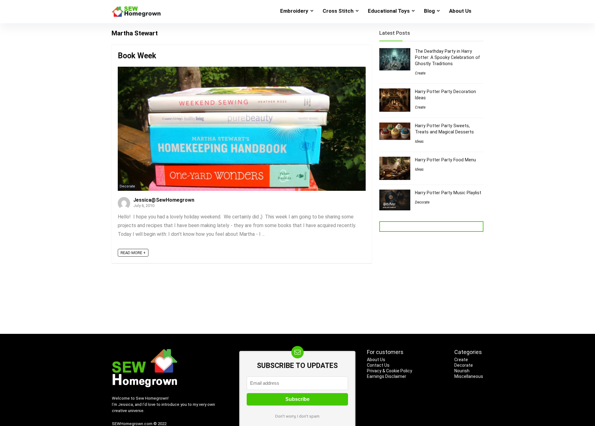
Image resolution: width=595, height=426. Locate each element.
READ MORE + (133, 252)
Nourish (461, 370)
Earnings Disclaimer (386, 376)
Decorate (127, 186)
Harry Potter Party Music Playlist (448, 192)
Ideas (419, 141)
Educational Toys (389, 11)
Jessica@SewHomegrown (163, 200)
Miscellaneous (468, 376)
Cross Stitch (338, 11)
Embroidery (294, 11)
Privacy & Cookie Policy (389, 370)
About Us (460, 11)
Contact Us (378, 365)
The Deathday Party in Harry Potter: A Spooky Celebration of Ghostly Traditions (447, 57)
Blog (429, 11)
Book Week (137, 55)
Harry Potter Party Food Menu (445, 159)
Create (420, 73)
